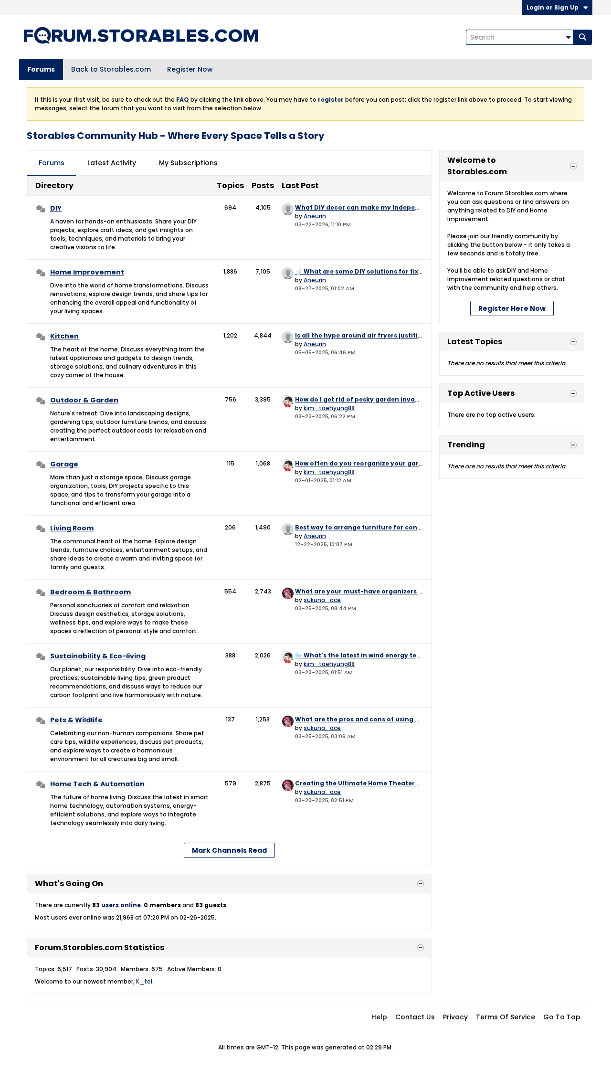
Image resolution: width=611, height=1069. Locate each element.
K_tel (144, 981)
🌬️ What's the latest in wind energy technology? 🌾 (377, 655)
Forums (41, 69)
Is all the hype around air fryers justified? (362, 335)
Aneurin (315, 216)
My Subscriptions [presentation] (188, 163)
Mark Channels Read (229, 850)
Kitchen (64, 336)
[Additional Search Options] (568, 37)
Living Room (72, 528)
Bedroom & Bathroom (90, 592)
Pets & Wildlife (76, 720)
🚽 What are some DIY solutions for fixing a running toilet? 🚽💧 (398, 271)
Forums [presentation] (51, 163)
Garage (64, 464)
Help (379, 1017)
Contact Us (415, 1017)
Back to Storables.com (111, 69)
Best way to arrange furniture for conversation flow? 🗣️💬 (389, 527)
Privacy (455, 1017)
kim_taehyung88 (329, 408)
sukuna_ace (322, 600)
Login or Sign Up (553, 7)
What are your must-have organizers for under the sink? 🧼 (392, 591)
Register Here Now (512, 308)
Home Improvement (87, 272)
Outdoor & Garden (84, 400)
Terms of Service (505, 1017)
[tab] (51, 163)
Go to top (561, 1017)
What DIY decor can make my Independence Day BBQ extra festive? (405, 207)
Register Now (190, 69)
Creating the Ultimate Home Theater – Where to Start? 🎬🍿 (392, 783)
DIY (56, 208)
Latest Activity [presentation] (111, 163)
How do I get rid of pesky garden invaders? (364, 399)
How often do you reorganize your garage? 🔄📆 (373, 463)
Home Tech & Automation (97, 784)
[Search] (582, 37)
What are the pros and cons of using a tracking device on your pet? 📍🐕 (412, 719)
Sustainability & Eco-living (98, 656)
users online (121, 905)
